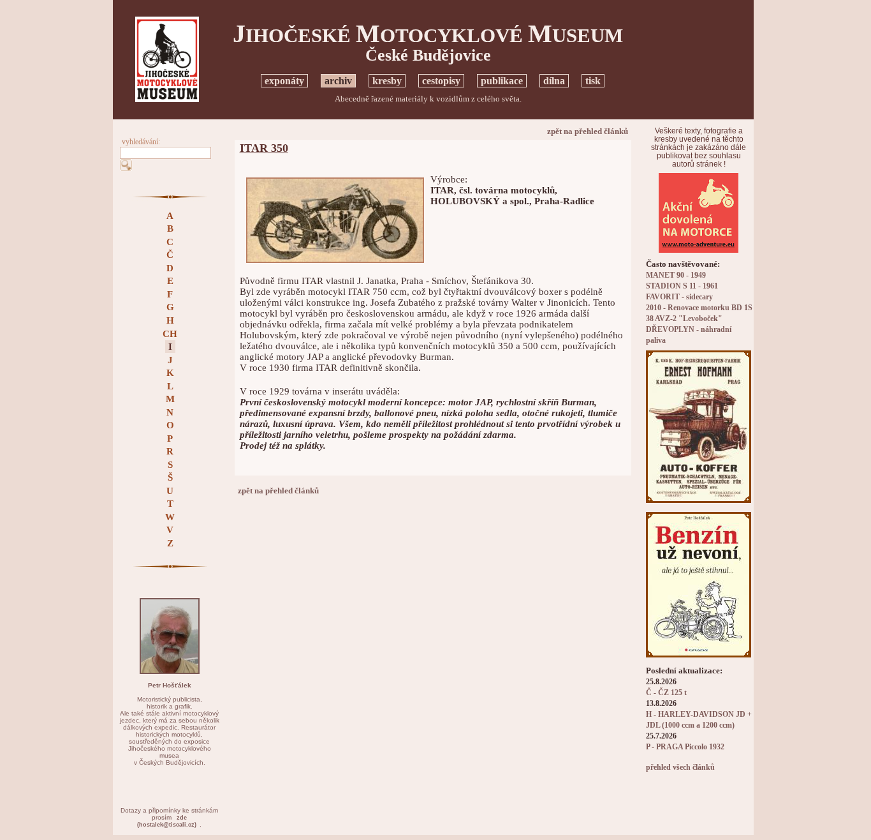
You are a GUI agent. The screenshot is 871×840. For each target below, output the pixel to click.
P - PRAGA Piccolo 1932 (685, 747)
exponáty (284, 80)
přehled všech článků (680, 767)
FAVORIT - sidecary (679, 297)
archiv (338, 80)
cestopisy (441, 80)
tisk (593, 80)
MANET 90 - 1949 (676, 275)
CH (170, 334)
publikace (502, 80)
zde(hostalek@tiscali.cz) (166, 821)
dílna (554, 80)
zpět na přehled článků (587, 131)
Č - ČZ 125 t (666, 693)
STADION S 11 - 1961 (682, 286)
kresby (387, 80)
